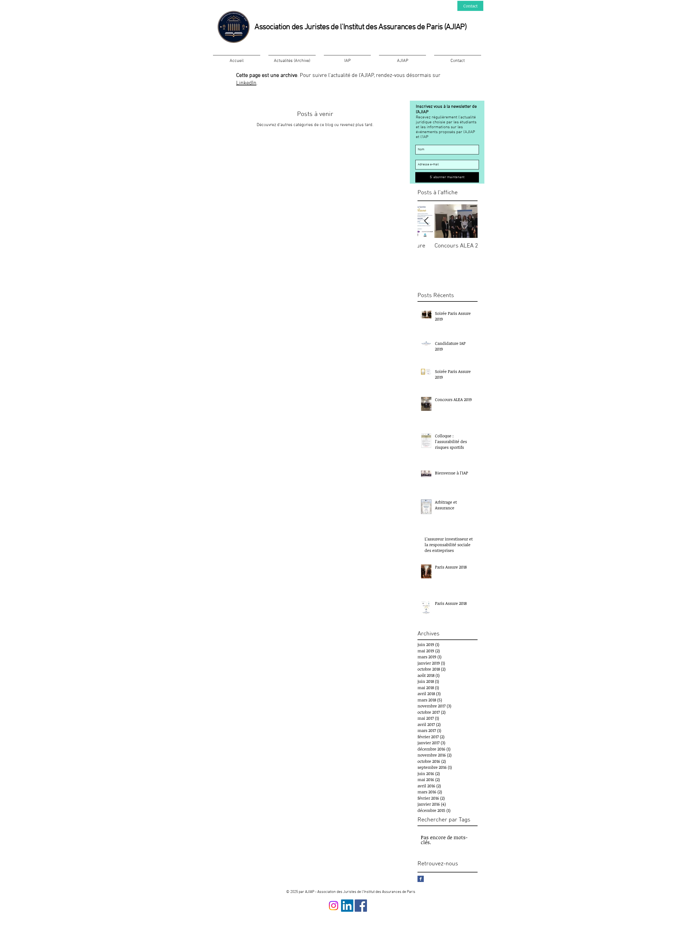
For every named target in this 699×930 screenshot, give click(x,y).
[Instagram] (333, 905)
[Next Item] (468, 221)
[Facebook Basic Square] (420, 879)
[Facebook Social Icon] (361, 905)
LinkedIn (246, 83)
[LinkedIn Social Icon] (347, 905)
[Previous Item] (426, 221)
